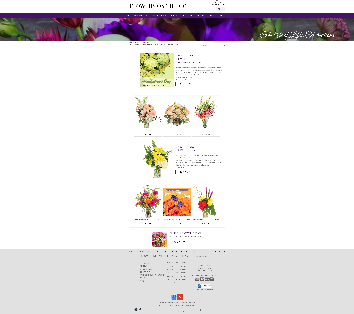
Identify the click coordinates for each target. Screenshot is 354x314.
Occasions (187, 16)
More (222, 16)
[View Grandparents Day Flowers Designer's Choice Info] (157, 70)
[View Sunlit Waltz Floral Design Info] (157, 159)
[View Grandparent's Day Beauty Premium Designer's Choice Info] (177, 201)
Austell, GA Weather (166, 305)
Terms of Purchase (208, 310)
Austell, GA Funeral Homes (168, 302)
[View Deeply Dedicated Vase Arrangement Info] (206, 112)
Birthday (163, 16)
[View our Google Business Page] (174, 300)
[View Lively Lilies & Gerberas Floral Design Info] (148, 201)
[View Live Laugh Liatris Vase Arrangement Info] (206, 201)
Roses (153, 16)
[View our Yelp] (180, 300)
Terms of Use (183, 311)
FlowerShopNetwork (178, 310)
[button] (220, 9)
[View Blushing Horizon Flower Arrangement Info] (148, 112)
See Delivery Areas (201, 256)
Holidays (201, 16)
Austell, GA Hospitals (187, 302)
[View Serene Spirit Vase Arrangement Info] (177, 112)
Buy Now (185, 84)
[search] (223, 45)
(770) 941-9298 (220, 4)
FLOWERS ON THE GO (158, 6)
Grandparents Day (140, 16)
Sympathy (174, 16)
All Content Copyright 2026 (159, 310)
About (212, 16)
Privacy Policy (194, 310)
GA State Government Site (185, 305)
